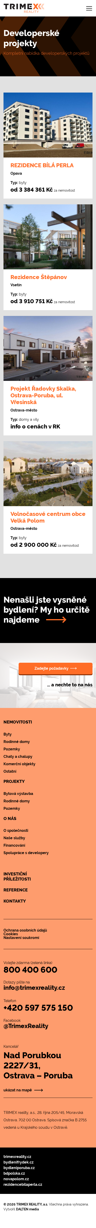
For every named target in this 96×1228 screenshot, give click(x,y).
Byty (7, 734)
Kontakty (14, 901)
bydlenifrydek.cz (18, 1162)
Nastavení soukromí (21, 937)
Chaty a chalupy (17, 756)
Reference (15, 889)
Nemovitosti (17, 722)
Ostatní (9, 771)
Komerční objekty (19, 764)
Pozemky (11, 749)
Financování (14, 845)
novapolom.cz (16, 1179)
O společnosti (15, 830)
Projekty (14, 781)
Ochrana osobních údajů (25, 930)
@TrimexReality (25, 1025)
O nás (9, 818)
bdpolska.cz (14, 1173)
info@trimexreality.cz (34, 987)
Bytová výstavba (18, 793)
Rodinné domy (16, 741)
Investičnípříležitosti (17, 876)
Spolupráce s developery (26, 853)
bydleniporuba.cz (19, 1168)
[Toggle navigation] (89, 8)
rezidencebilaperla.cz (22, 1184)
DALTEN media (27, 1209)
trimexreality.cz (17, 1156)
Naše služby (14, 838)
